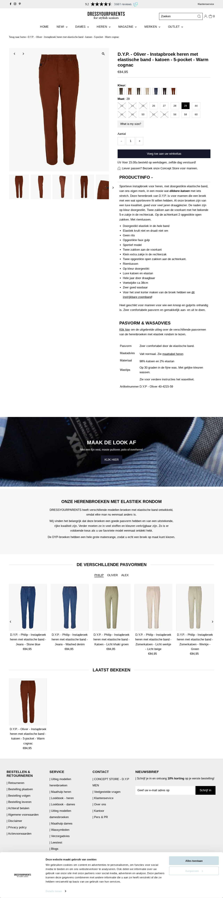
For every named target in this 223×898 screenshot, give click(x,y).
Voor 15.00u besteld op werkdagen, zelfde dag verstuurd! (159, 162)
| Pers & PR (100, 817)
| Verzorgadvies (59, 836)
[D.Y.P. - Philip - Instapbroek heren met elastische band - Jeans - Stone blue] (28, 607)
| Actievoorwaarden (19, 833)
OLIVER (112, 575)
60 (196, 114)
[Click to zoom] (103, 54)
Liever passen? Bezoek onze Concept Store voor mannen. (160, 168)
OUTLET (174, 26)
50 (143, 114)
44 (196, 105)
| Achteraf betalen (18, 808)
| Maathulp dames (60, 823)
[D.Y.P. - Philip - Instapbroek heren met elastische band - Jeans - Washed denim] (70, 607)
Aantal (122, 134)
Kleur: (122, 85)
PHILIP (99, 575)
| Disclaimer (14, 821)
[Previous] (15, 54)
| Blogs (53, 848)
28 (175, 105)
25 (143, 105)
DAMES (80, 26)
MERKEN (151, 26)
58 (185, 114)
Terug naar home (17, 37)
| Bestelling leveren (19, 802)
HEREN (102, 26)
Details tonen (54, 891)
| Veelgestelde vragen (106, 792)
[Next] (23, 54)
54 (164, 114)
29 (185, 105)
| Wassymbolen (59, 829)
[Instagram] (15, 4)
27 (164, 105)
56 (175, 114)
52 (153, 114)
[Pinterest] (20, 4)
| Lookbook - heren (61, 798)
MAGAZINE (126, 26)
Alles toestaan (194, 860)
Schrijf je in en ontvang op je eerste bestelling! (175, 778)
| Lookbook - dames (62, 804)
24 (132, 105)
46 (121, 114)
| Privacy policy (17, 827)
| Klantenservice (103, 798)
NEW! (61, 26)
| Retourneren (15, 783)
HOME (44, 26)
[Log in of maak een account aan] (205, 16)
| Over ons (99, 804)
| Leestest (55, 842)
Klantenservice (206, 4)
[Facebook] (10, 4)
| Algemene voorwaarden (23, 814)
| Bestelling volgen (18, 795)
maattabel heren (172, 354)
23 (121, 105)
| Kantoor (98, 810)
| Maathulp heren (60, 792)
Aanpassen (192, 870)
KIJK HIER (112, 459)
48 (132, 114)
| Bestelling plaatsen (20, 789)
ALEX (125, 575)
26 (153, 105)
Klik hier (124, 329)
